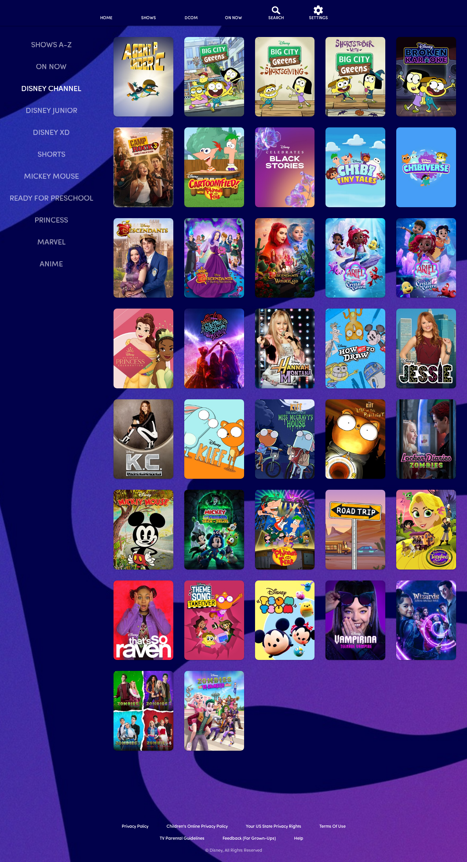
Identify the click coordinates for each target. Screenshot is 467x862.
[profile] (361, 13)
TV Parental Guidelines (182, 838)
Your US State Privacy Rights (273, 826)
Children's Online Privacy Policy (197, 826)
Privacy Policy (135, 826)
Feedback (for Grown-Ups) (249, 838)
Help (298, 838)
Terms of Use (332, 826)
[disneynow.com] (23, 12)
